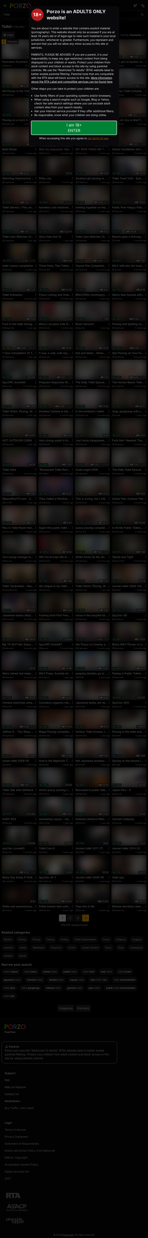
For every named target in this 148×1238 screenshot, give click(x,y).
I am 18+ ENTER (74, 128)
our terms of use (98, 138)
